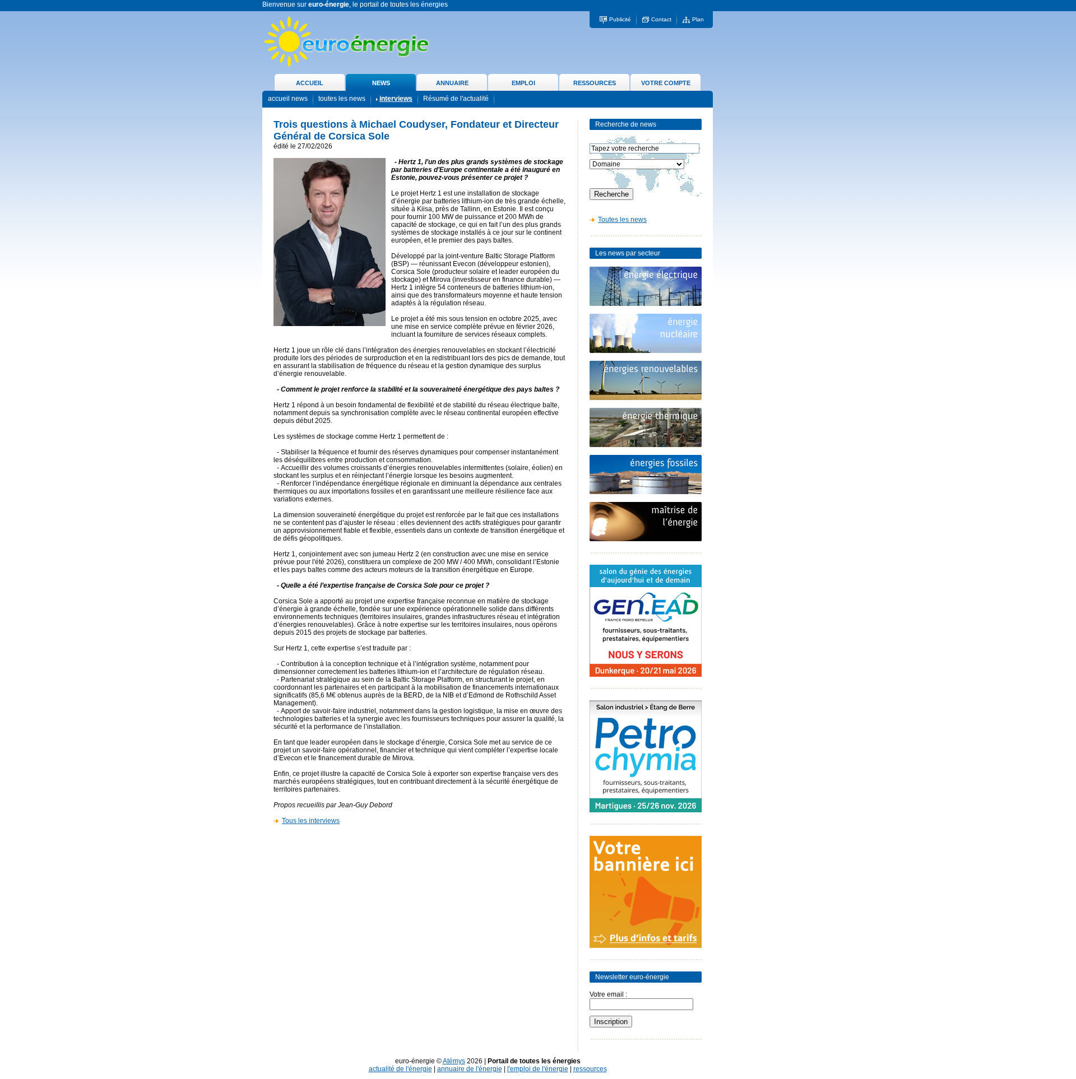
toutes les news (341, 99)
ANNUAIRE (452, 83)
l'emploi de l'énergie (537, 1069)
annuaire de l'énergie (469, 1069)
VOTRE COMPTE (665, 83)
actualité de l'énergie (400, 1069)
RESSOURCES (594, 83)
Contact (661, 19)
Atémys (454, 1061)
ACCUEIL (309, 83)
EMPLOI (523, 83)
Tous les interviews (311, 821)
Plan (698, 19)
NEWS (381, 83)
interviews (395, 99)
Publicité (620, 19)
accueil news (288, 99)
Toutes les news (622, 220)
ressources (590, 1069)
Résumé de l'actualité (456, 99)
